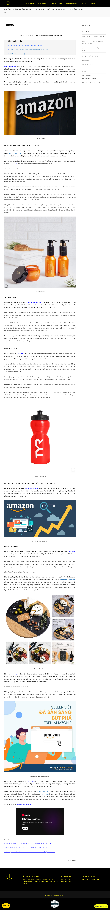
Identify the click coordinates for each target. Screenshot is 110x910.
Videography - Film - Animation (91, 68)
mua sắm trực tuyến (15, 153)
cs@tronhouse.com (92, 879)
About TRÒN (57, 3)
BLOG (84, 3)
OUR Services (43, 3)
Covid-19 (21, 354)
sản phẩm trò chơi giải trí (34, 302)
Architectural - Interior (89, 78)
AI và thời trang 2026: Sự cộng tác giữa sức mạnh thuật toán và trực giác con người (93, 48)
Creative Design (86, 75)
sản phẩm (34, 151)
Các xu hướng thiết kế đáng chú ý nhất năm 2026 (93, 37)
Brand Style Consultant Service (91, 82)
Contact (93, 3)
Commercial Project (88, 64)
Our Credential (72, 3)
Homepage (30, 3)
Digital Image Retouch (88, 86)
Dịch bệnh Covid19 (10, 66)
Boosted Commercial (23, 804)
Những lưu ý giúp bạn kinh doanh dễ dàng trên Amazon (29, 50)
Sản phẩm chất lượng (67, 579)
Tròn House (15, 674)
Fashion (84, 71)
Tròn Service (85, 60)
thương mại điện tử (31, 488)
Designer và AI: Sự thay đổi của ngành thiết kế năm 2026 (93, 42)
